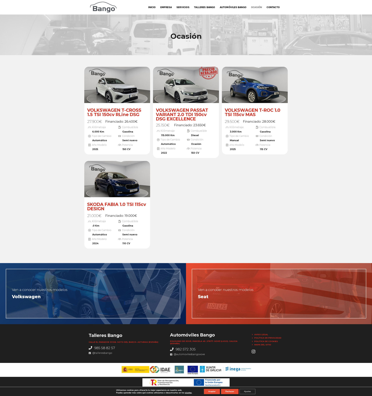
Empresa (166, 7)
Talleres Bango (204, 7)
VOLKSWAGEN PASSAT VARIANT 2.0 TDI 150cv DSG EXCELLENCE (182, 115)
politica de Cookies (266, 341)
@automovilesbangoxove (189, 354)
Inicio (151, 7)
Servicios (182, 7)
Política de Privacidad (267, 338)
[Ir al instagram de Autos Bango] (253, 351)
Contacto (273, 7)
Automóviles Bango (233, 7)
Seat (203, 296)
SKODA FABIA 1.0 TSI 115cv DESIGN (116, 206)
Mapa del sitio (262, 344)
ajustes (188, 393)
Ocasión (256, 7)
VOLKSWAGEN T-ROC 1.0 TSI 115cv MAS (252, 112)
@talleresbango (102, 353)
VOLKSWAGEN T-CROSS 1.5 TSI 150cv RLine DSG (114, 112)
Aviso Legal (261, 334)
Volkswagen (26, 296)
